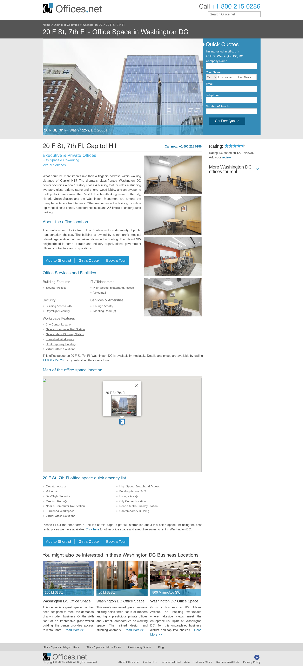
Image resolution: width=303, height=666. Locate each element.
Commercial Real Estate (175, 662)
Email (209, 83)
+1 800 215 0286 (54, 360)
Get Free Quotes (227, 121)
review (226, 157)
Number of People (218, 106)
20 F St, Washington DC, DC (224, 56)
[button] (122, 422)
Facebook (257, 657)
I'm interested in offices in (222, 51)
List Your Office (203, 662)
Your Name (213, 72)
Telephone (213, 95)
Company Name (216, 60)
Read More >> (74, 630)
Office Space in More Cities (103, 647)
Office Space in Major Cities (61, 647)
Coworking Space (139, 647)
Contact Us (150, 662)
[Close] (136, 386)
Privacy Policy (252, 662)
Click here (92, 529)
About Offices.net (128, 662)
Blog (161, 647)
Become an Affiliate (227, 662)
